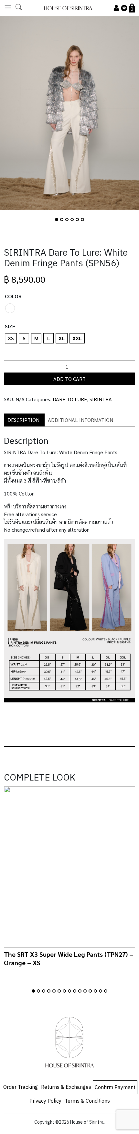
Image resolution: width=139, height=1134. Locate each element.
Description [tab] (23, 419)
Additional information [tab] (80, 419)
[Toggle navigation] (8, 8)
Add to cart (69, 378)
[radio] (10, 308)
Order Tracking (20, 1087)
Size (10, 326)
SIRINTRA (101, 399)
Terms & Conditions (87, 1101)
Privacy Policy (45, 1101)
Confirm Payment (115, 1087)
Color (13, 296)
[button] (56, 219)
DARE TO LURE (70, 399)
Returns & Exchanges (66, 1087)
